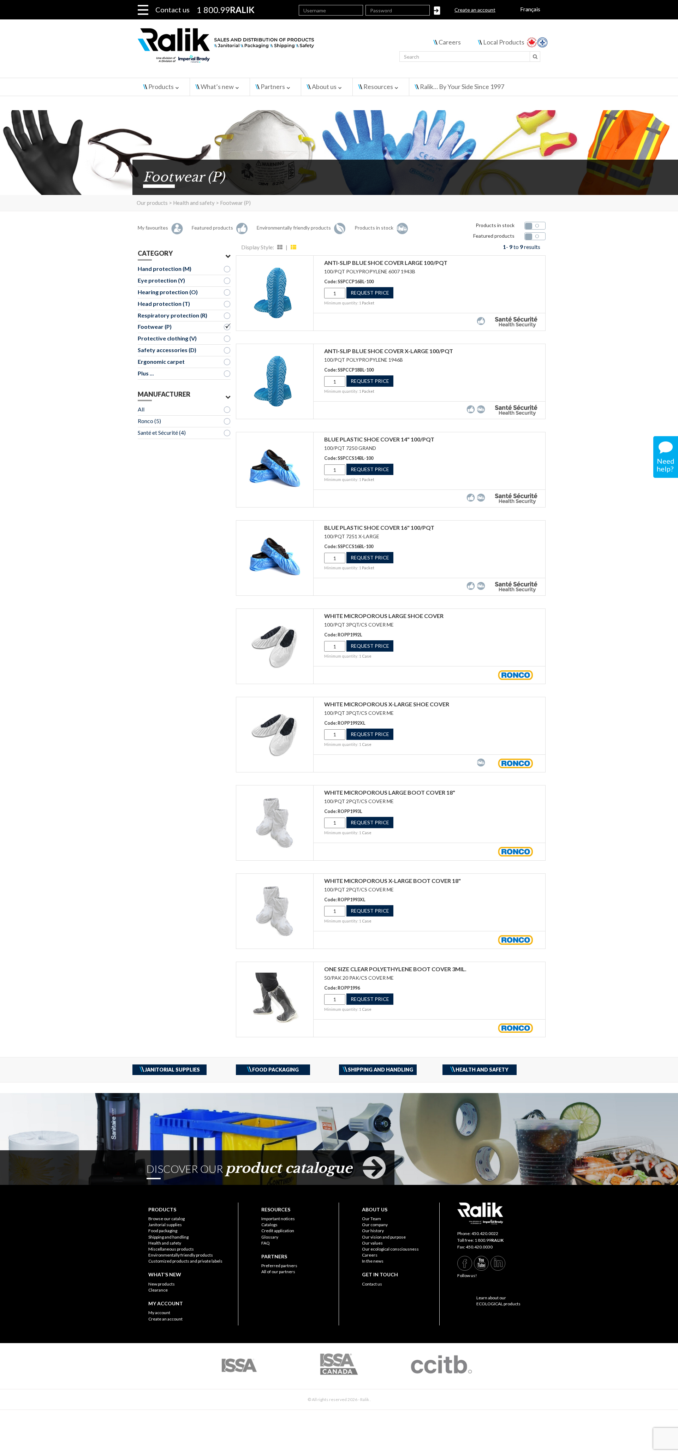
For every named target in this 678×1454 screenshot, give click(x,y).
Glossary (269, 1237)
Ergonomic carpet (161, 361)
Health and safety (164, 1243)
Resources (378, 86)
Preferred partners (279, 1265)
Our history (373, 1230)
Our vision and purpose (384, 1237)
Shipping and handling (168, 1237)
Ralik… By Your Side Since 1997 (462, 86)
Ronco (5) (149, 420)
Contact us (172, 9)
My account (159, 1312)
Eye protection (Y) (161, 280)
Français (530, 9)
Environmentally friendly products (180, 1255)
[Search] (535, 56)
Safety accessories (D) (167, 349)
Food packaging (162, 1230)
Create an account (474, 10)
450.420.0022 (484, 1233)
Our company (375, 1224)
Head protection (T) (164, 303)
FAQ (265, 1243)
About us (324, 86)
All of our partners (278, 1271)
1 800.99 (489, 1240)
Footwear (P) (155, 326)
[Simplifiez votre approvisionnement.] (268, 48)
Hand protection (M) (164, 268)
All (141, 409)
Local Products (503, 42)
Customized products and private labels (185, 1261)
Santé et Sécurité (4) (162, 432)
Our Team (371, 1218)
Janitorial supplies (165, 1224)
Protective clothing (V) (167, 338)
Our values (372, 1243)
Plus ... (146, 373)
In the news (372, 1261)
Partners (273, 86)
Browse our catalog (166, 1218)
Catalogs (269, 1224)
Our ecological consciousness (390, 1249)
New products (161, 1284)
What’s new (217, 86)
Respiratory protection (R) (172, 315)
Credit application (277, 1230)
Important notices (278, 1218)
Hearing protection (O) (168, 292)
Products (161, 86)
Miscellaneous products (171, 1249)
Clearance (158, 1290)
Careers (450, 42)
